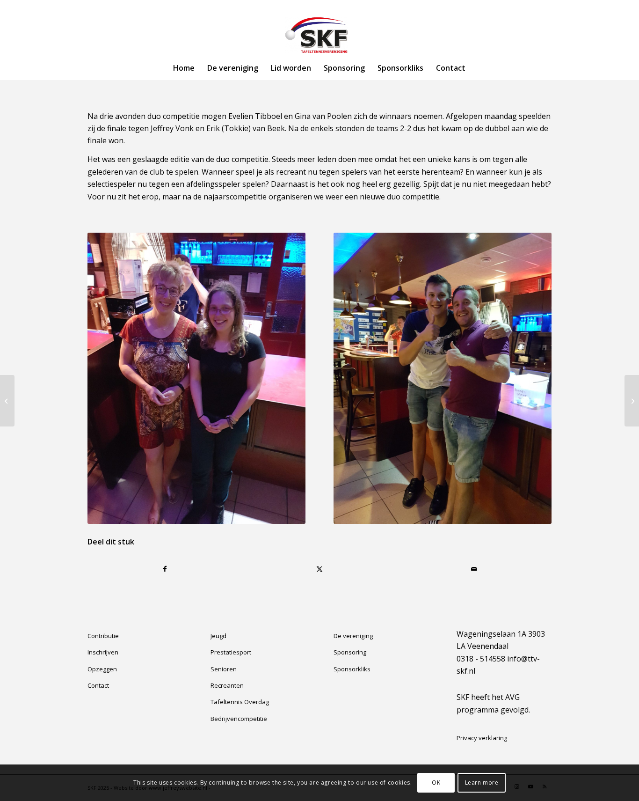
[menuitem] (184, 68)
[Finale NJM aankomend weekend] (631, 400)
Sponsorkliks (352, 669)
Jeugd (218, 636)
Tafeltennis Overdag (240, 702)
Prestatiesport (231, 652)
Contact (98, 685)
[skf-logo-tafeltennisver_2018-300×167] (319, 35)
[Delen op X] (320, 569)
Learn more (482, 782)
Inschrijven (102, 652)
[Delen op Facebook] (165, 569)
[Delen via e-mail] (474, 569)
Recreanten (227, 685)
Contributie (103, 636)
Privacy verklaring (482, 738)
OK (436, 782)
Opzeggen (102, 669)
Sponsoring (350, 652)
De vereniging (353, 636)
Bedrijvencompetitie (239, 718)
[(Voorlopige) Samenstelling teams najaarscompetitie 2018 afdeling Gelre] (7, 400)
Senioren (224, 669)
